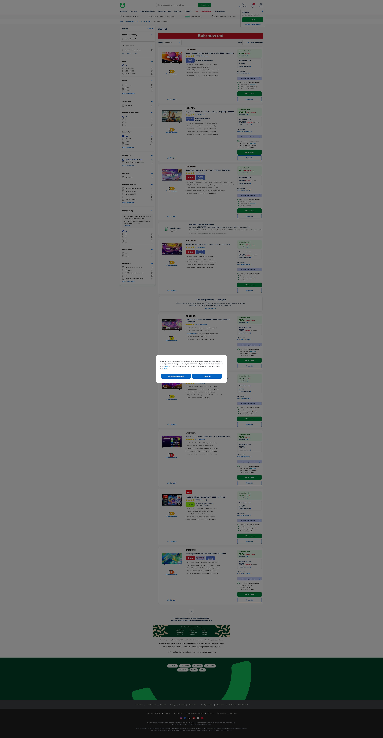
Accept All (207, 376)
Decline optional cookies (176, 376)
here (166, 366)
